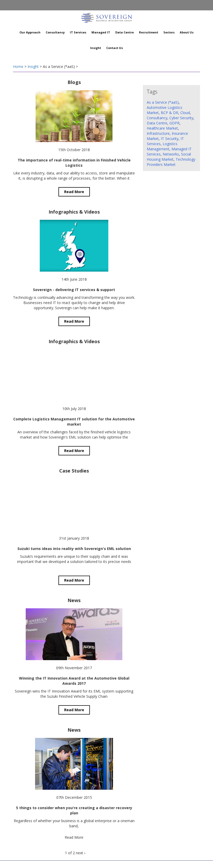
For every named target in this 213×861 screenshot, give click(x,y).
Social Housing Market (169, 157)
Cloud (185, 112)
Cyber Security (181, 117)
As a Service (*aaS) (163, 102)
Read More (74, 191)
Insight (33, 66)
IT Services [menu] (78, 32)
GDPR (174, 123)
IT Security (169, 138)
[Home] (106, 17)
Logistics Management (162, 146)
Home (18, 66)
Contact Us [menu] (114, 48)
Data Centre (157, 123)
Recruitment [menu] (148, 32)
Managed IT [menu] (100, 32)
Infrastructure (158, 133)
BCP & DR (169, 112)
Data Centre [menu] (124, 32)
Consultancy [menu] (55, 32)
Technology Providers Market (171, 162)
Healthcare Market (162, 128)
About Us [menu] (187, 32)
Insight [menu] (95, 48)
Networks (171, 154)
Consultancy (157, 117)
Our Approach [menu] (30, 32)
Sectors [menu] (169, 32)
